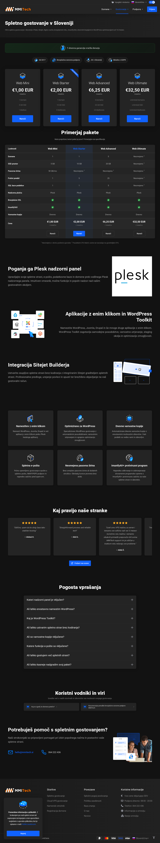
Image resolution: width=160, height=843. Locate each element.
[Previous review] (13, 537)
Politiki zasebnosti (29, 824)
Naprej (23, 833)
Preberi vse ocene (81, 563)
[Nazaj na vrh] (154, 837)
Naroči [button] (23, 118)
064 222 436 (54, 752)
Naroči (52, 233)
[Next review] (147, 537)
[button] (80, 600)
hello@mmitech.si (24, 752)
